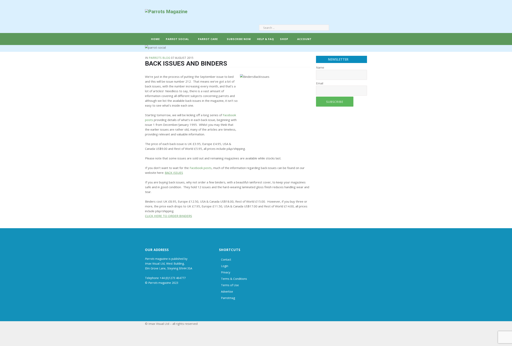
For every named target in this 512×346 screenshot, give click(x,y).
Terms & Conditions (234, 279)
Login (224, 266)
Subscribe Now (239, 39)
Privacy (225, 272)
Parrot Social (177, 39)
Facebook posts (201, 168)
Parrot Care (208, 39)
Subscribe (334, 102)
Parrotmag (228, 298)
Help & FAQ (265, 39)
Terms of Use (230, 285)
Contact (226, 259)
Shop (284, 39)
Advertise (227, 291)
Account (304, 39)
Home (155, 39)
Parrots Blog (159, 58)
